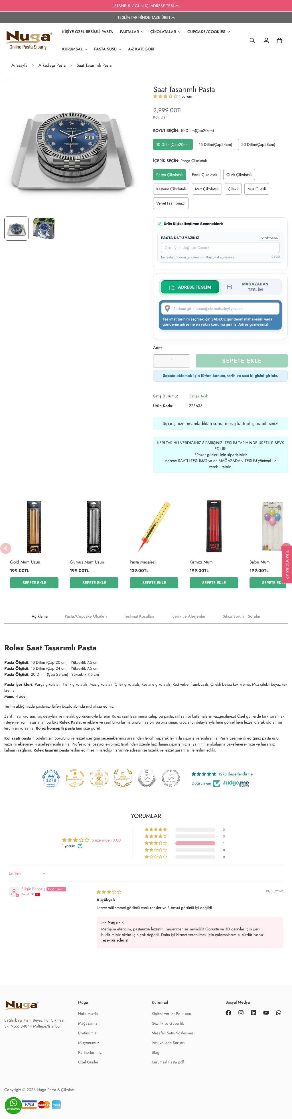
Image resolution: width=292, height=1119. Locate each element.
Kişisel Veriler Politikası (171, 1013)
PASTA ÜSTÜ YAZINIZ (180, 238)
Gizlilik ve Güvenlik (168, 1023)
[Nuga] (29, 40)
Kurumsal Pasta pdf (168, 1062)
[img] (109, 892)
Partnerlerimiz (90, 1052)
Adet (157, 347)
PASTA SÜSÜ (105, 49)
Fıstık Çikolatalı (206, 176)
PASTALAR (129, 31)
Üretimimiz (87, 1033)
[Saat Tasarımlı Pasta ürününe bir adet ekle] (184, 361)
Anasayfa (19, 65)
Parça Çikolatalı (171, 176)
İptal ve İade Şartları (168, 1043)
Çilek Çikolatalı (240, 176)
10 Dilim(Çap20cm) (174, 146)
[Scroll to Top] (280, 1106)
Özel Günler (88, 1062)
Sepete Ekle (34, 582)
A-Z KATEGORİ (141, 49)
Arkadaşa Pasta (52, 65)
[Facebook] (228, 1013)
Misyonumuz (88, 1043)
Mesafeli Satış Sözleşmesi (173, 1033)
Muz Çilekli (258, 190)
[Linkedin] (253, 1013)
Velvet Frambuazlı (172, 204)
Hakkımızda (88, 1013)
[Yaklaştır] (126, 89)
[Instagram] (241, 1013)
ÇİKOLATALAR (163, 31)
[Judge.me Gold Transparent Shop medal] (75, 778)
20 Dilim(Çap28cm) (259, 146)
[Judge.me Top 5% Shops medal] (147, 778)
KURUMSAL (72, 49)
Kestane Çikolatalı (172, 190)
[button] (166, 96)
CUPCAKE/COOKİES (206, 31)
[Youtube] (266, 1013)
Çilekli (235, 190)
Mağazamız (87, 1023)
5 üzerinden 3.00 (106, 840)
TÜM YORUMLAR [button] (287, 564)
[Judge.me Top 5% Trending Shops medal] (171, 778)
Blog (155, 1052)
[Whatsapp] (278, 1013)
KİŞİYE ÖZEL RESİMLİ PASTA (87, 31)
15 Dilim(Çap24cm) (217, 146)
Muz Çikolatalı (208, 190)
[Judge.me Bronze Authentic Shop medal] (123, 778)
